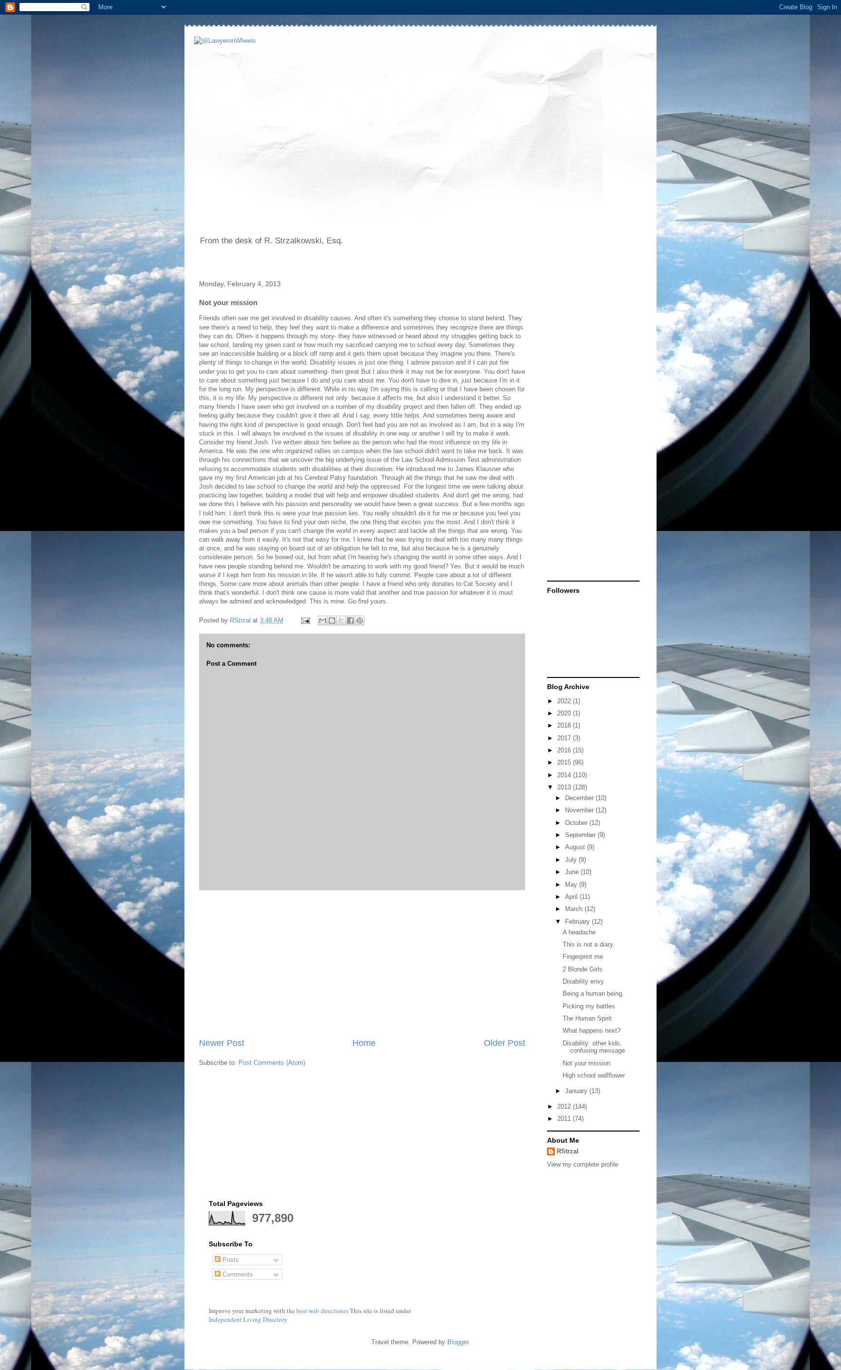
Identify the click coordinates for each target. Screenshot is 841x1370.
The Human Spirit (587, 1018)
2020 (565, 713)
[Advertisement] (362, 963)
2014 (565, 775)
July (572, 859)
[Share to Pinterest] (360, 620)
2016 (565, 750)
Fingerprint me (583, 956)
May (572, 884)
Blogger (457, 1342)
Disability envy (583, 981)
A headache (579, 932)
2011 (565, 1118)
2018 (565, 725)
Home (364, 1043)
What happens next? (592, 1030)
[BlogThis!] (332, 620)
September (581, 835)
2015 (565, 762)
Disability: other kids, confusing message (594, 1047)
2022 (565, 701)
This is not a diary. (589, 944)
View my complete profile (582, 1164)
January (577, 1091)
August (576, 847)
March (575, 909)
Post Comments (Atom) (271, 1062)
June (573, 872)
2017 (565, 738)
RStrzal (241, 620)
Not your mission (586, 1063)
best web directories (322, 1310)
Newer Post (221, 1043)
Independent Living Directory (248, 1319)
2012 (565, 1106)
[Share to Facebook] (350, 620)
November (580, 810)
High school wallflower (594, 1075)
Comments (236, 1274)
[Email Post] (305, 620)
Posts (229, 1259)
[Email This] (323, 620)
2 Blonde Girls (583, 969)
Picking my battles (589, 1006)
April (572, 896)
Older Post (504, 1043)
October (577, 822)
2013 (565, 787)
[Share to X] (341, 620)
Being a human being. (593, 993)
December (580, 798)
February (578, 921)
